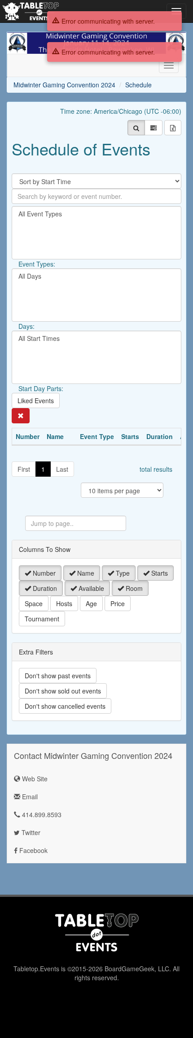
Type (122, 573)
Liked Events (36, 400)
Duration (44, 588)
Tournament (42, 618)
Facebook (33, 850)
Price (117, 603)
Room (133, 588)
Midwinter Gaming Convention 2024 (64, 84)
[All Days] (96, 276)
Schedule (138, 84)
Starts (158, 573)
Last (62, 469)
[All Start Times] (96, 338)
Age (91, 603)
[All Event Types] (96, 214)
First (24, 469)
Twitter (30, 832)
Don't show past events (58, 675)
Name (84, 573)
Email (29, 796)
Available (90, 588)
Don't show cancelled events (65, 706)
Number (43, 573)
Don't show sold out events (63, 690)
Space (34, 603)
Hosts (64, 603)
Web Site (34, 778)
